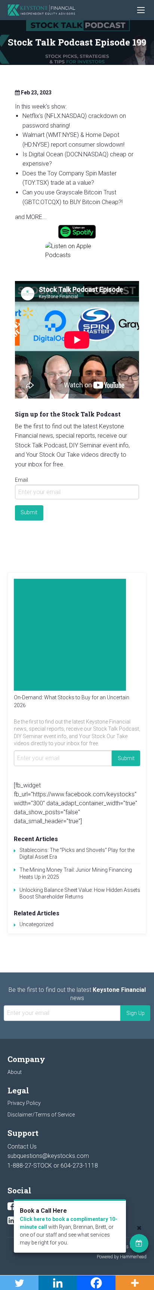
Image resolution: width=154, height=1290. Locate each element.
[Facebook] (11, 1206)
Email (21, 480)
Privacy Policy (24, 1103)
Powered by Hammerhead (122, 1256)
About (14, 1072)
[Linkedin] (11, 1220)
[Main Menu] (141, 10)
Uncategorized (36, 924)
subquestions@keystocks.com (48, 1155)
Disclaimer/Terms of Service (41, 1115)
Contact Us (22, 1146)
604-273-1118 (79, 1165)
